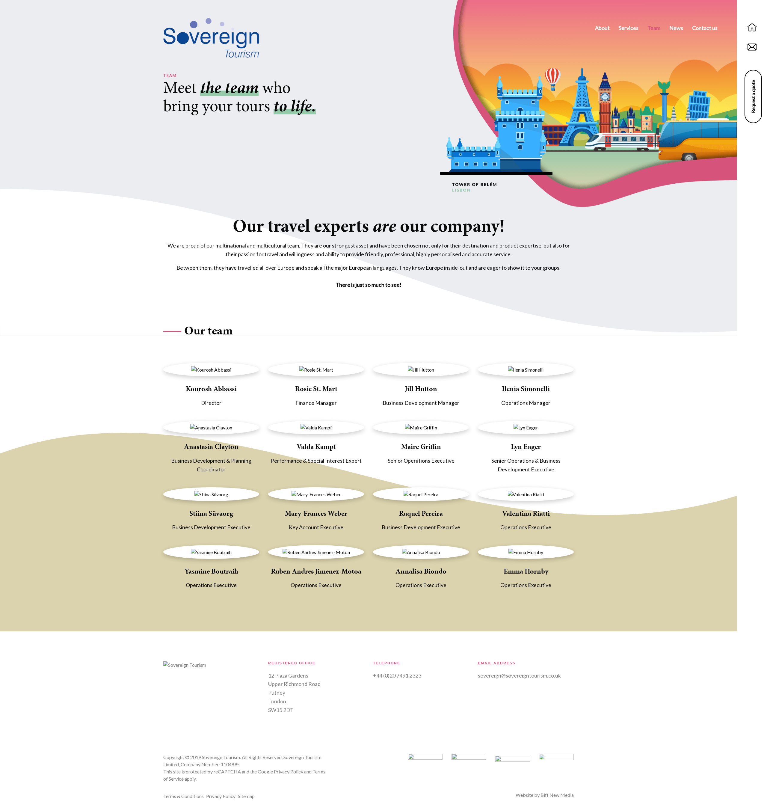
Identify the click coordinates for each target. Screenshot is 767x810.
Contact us (705, 28)
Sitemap (246, 796)
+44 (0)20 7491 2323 (397, 675)
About (602, 28)
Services (628, 28)
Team (653, 28)
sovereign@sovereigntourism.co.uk (519, 675)
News (676, 28)
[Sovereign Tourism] (211, 37)
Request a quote (753, 96)
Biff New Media (557, 795)
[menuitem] (602, 28)
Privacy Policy (288, 771)
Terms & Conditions (183, 796)
